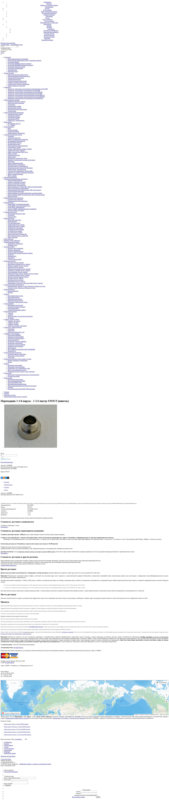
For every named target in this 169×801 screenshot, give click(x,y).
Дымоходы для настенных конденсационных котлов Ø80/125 (26, 95)
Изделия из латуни (9, 261)
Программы (49, 16)
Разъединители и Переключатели (18, 146)
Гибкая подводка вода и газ (16, 332)
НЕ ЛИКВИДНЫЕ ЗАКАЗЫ (36, 626)
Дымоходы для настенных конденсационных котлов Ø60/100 (26, 97)
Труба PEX (11, 215)
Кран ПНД (11, 258)
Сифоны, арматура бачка (11, 319)
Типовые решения (49, 15)
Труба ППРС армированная (16, 207)
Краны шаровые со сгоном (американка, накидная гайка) (25, 193)
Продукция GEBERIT (14, 335)
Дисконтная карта (49, 35)
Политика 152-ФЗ (49, 37)
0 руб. (2, 53)
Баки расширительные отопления (18, 59)
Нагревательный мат (14, 144)
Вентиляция (8, 122)
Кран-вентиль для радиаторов (17, 185)
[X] (8, 478)
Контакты (47, 38)
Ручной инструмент (14, 376)
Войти (44, 40)
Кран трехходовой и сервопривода (18, 188)
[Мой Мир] (6, 478)
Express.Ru (70, 632)
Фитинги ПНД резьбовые (15, 248)
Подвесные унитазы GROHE (16, 344)
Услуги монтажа (47, 19)
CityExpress (64, 632)
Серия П (10, 313)
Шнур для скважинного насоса (17, 370)
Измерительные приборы (11, 242)
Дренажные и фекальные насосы (17, 302)
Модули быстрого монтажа (16, 103)
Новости (49, 3)
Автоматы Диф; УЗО (14, 138)
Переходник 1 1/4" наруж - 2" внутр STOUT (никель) (69, 718)
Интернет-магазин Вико (8, 43)
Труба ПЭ (11, 254)
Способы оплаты (49, 33)
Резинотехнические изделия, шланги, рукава (17, 359)
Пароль (78, 793)
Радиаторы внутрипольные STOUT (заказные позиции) (24, 60)
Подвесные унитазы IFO (15, 343)
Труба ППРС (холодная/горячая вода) (19, 206)
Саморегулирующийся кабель (17, 310)
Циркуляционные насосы (15, 296)
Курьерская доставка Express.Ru (23, 633)
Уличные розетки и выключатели (18, 166)
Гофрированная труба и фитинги (18, 201)
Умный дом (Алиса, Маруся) (16, 150)
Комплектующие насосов (15, 300)
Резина (10, 362)
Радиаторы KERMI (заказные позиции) (19, 63)
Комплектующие (13, 71)
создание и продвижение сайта (41, 764)
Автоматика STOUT (14, 116)
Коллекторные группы (14, 108)
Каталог (47, 8)
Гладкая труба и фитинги (15, 199)
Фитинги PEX (12, 217)
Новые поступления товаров (49, 5)
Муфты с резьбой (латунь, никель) (18, 266)
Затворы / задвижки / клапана (17, 182)
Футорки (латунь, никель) (15, 278)
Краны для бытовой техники (16, 183)
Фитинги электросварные (15, 251)
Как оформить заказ (17, 44)
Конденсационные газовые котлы (18, 74)
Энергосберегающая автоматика (14, 112)
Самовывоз (51, 29)
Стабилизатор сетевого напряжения (18, 84)
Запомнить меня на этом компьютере (85, 795)
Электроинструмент (14, 155)
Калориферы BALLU (14, 123)
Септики (10, 387)
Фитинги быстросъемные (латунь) (18, 277)
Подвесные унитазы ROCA (16, 338)
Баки (9, 128)
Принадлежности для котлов (16, 86)
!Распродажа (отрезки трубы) (16, 213)
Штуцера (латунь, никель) (15, 280)
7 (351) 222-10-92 (6, 759)
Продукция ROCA (13, 340)
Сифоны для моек (13, 322)
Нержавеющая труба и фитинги (13, 198)
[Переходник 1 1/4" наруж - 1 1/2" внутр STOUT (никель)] (15, 426)
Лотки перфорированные (15, 163)
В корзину (15, 771)
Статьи (47, 18)
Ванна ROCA (12, 351)
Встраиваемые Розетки (15, 142)
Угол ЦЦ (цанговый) (14, 223)
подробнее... (18, 739)
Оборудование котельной (11, 100)
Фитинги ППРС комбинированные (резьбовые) (22, 209)
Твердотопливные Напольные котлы (19, 76)
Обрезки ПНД (12, 256)
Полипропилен (8, 202)
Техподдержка (47, 10)
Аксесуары (11, 330)
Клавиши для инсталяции (15, 346)
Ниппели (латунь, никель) (16, 267)
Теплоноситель (12, 70)
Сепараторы (11, 104)
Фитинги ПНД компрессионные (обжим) (20, 253)
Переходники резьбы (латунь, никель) (19, 269)
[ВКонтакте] (2, 478)
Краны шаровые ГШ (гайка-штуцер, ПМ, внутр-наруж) (24, 190)
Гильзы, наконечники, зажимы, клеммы (20, 149)
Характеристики (8, 484)
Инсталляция (12, 348)
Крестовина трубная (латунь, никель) (19, 264)
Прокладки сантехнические (16, 356)
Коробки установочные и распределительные (21, 160)
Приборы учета (12, 245)
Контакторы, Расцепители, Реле (17, 158)
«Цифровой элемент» (25, 764)
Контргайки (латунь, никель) (16, 281)
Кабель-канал (12, 157)
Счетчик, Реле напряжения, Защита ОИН (20, 171)
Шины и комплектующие (15, 174)
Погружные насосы (14, 297)
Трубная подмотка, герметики (17, 354)
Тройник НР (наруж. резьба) (16, 226)
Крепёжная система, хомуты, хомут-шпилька (21, 371)
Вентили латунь (12, 196)
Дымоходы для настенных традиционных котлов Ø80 (24, 90)
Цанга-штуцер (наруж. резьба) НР (18, 236)
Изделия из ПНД (9, 247)
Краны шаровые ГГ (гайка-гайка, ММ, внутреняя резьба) (25, 187)
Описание (6, 482)
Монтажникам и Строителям (49, 22)
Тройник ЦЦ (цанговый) (15, 228)
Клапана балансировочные (16, 191)
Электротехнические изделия (13, 134)
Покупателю (47, 24)
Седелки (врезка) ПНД (14, 259)
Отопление (7, 57)
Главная (6, 392)
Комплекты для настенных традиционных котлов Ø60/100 (25, 98)
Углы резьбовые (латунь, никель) (18, 272)
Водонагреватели (9, 289)
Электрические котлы (14, 79)
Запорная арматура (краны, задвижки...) (16, 179)
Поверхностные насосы (15, 299)
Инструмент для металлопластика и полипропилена (23, 374)
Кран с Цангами (13, 237)
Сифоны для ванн (13, 324)
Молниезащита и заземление (16, 164)
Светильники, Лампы (14, 147)
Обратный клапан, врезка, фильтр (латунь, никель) (23, 273)
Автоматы (11, 136)
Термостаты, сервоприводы (16, 120)
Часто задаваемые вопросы (49, 11)
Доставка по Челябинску (50, 30)
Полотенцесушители (10, 311)
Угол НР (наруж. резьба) (15, 232)
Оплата (6, 490)
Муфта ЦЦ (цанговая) (14, 220)
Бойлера (10, 292)
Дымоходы (7, 87)
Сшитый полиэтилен (10, 212)
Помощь (49, 26)
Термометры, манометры (15, 243)
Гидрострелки (12, 111)
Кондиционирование (10, 177)
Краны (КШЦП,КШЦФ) (15, 180)
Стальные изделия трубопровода (14, 284)
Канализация (8, 378)
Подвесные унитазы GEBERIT (17, 341)
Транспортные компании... (9, 565)
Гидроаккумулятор (13, 131)
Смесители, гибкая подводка (13, 327)
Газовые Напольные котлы (16, 78)
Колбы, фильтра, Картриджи (16, 133)
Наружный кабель (13, 308)
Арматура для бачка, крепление (17, 326)
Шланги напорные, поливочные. (18, 360)
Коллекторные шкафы (14, 106)
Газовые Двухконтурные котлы (17, 82)
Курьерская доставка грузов (8, 633)
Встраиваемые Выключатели (16, 141)
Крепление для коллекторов (16, 367)
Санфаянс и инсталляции (11, 333)
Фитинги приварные (14, 250)
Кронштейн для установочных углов (19, 368)
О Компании (47, 2)
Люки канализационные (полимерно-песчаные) (22, 386)
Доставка (49, 27)
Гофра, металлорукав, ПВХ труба (18, 152)
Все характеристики (7, 462)
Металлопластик (9, 218)
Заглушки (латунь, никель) (16, 262)
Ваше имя (12, 778)
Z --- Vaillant (11, 125)
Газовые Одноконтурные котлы (17, 81)
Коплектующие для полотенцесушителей (20, 316)
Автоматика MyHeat (14, 117)
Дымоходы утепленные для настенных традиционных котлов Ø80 (28, 89)
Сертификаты (49, 7)
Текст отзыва (8, 783)
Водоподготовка (13, 130)
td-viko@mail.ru (18, 647)
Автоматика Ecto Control (15, 114)
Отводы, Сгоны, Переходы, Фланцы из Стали (21, 288)
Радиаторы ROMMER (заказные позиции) (20, 65)
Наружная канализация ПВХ (16, 381)
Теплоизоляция (8, 303)
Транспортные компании (50, 32)
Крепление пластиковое (15, 365)
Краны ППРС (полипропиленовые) (18, 204)
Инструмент (8, 373)
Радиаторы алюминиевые (15, 68)
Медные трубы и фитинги (12, 240)
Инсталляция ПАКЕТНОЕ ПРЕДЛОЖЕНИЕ (21, 349)
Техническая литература (49, 13)
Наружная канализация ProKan (17, 384)
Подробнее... (4, 527)
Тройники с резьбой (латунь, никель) (19, 270)
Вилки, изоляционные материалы (18, 139)
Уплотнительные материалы (12, 352)
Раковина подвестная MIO (16, 337)
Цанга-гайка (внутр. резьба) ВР (17, 234)
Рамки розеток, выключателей (17, 169)
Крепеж (6, 363)
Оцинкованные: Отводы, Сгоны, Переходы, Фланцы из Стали (26, 286)
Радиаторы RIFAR (13, 62)
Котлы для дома (9, 73)
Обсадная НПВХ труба (15, 382)
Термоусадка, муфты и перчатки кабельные (21, 172)
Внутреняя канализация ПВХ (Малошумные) (21, 389)
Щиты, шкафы (12, 176)
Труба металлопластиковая (16, 229)
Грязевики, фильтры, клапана (16, 101)
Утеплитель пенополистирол (16, 307)
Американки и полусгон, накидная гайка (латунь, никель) (25, 283)
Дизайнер (11, 318)
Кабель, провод (12, 153)
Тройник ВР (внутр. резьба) (16, 224)
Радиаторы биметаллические (16, 67)
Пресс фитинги (12, 221)
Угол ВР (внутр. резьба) (15, 231)
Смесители (11, 329)
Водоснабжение (9, 127)
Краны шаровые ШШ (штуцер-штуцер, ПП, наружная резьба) (26, 194)
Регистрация (49, 40)
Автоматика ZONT (13, 119)
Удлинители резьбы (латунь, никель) (19, 275)
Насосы (6, 294)
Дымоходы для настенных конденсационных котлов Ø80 (25, 93)
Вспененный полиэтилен (15, 305)
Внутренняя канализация (15, 379)
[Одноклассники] (4, 478)
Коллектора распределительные (17, 109)
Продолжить (8, 771)
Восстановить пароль (78, 797)
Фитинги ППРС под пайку (16, 210)
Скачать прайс (5, 44)
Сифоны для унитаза (14, 321)
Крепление (11, 161)
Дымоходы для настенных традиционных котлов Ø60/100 (25, 92)
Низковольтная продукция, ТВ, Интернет (20, 168)
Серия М (10, 314)
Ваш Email (7, 780)
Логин (78, 791)
